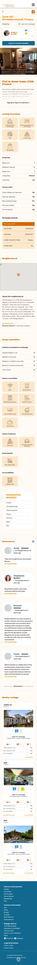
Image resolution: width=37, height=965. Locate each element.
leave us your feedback (12, 933)
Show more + (18, 686)
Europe (6, 912)
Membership (8, 898)
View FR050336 (29, 757)
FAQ (5, 901)
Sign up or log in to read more (18, 102)
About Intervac (9, 896)
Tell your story (9, 931)
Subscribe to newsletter (12, 928)
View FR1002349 (28, 815)
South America (9, 919)
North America (8, 917)
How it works (8, 894)
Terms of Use (8, 945)
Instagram (20, 938)
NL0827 (17, 578)
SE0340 (24, 654)
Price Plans (7, 891)
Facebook (10, 938)
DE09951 (25, 548)
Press (6, 935)
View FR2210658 (29, 873)
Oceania (7, 915)
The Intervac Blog (10, 926)
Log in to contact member (18, 43)
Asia (5, 907)
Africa (6, 910)
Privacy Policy (8, 948)
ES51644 (17, 608)
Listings (6, 889)
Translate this (8, 323)
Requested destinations (9, 815)
